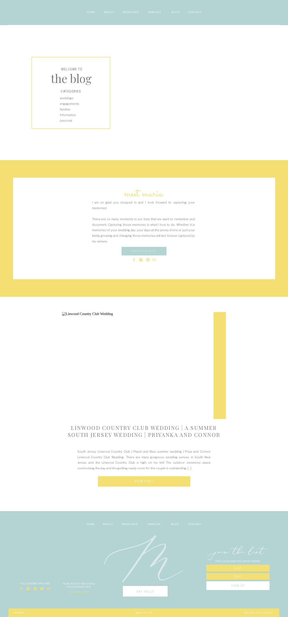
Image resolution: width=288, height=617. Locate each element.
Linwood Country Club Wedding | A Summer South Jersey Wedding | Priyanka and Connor (144, 431)
